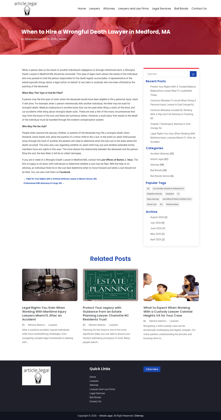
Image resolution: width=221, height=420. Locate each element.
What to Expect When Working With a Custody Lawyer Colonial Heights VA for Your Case (167, 312)
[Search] (193, 74)
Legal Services (161, 8)
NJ (161, 204)
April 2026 (155, 239)
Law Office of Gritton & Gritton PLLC (177, 199)
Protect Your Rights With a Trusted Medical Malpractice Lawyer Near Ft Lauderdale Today (173, 90)
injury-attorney (153, 199)
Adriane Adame (33, 39)
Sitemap (139, 415)
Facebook (170, 194)
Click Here (152, 369)
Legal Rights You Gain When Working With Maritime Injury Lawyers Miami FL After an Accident (173, 137)
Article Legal (156, 159)
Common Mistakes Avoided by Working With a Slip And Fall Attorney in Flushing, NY (171, 114)
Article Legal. (106, 415)
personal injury (172, 204)
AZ (148, 189)
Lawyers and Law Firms (133, 8)
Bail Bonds (181, 8)
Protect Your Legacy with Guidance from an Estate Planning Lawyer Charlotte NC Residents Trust (106, 314)
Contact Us (199, 8)
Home (82, 8)
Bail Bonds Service (160, 176)
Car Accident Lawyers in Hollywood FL (168, 189)
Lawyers (94, 8)
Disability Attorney (154, 194)
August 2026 (157, 217)
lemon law (151, 204)
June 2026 (156, 228)
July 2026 (155, 222)
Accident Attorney (159, 153)
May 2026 (155, 233)
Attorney (109, 8)
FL (178, 194)
